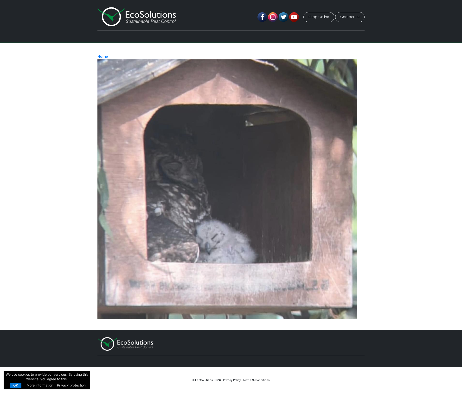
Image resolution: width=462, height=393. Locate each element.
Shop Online (318, 16)
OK (15, 385)
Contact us (349, 16)
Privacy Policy (232, 380)
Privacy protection (71, 385)
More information (40, 385)
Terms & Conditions (256, 380)
